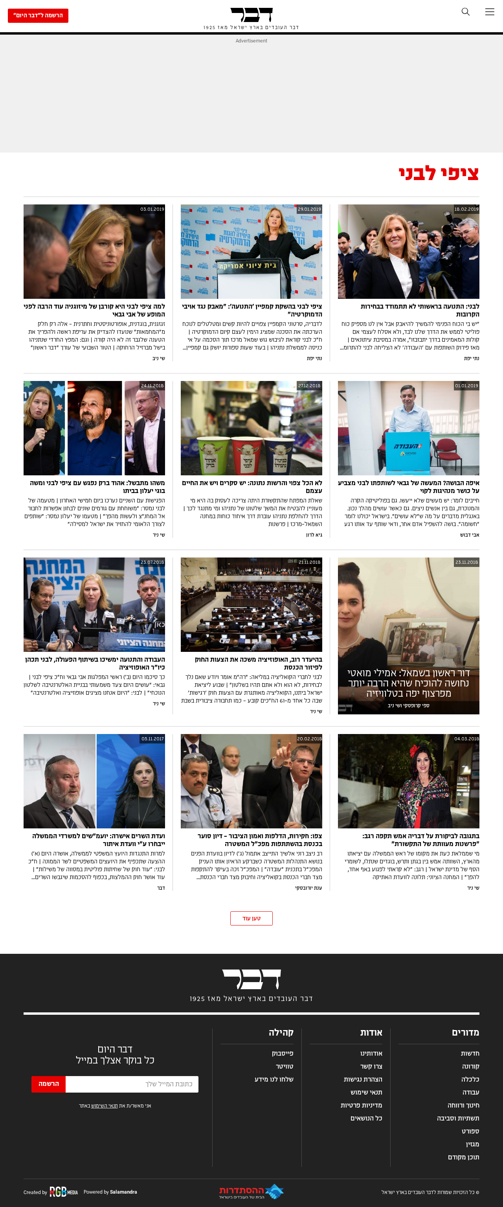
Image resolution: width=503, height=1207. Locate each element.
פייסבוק (283, 1054)
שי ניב (158, 358)
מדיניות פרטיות (361, 1105)
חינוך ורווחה (463, 1105)
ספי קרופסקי (416, 705)
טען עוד (251, 919)
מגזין (472, 1144)
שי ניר (159, 535)
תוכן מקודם (463, 1157)
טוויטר (285, 1066)
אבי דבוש (469, 535)
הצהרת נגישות (363, 1079)
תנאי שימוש (366, 1092)
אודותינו (371, 1054)
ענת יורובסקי (308, 888)
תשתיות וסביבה (458, 1118)
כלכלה (470, 1079)
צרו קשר (371, 1066)
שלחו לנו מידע (274, 1079)
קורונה (470, 1066)
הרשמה (49, 1084)
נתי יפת (471, 358)
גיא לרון (314, 535)
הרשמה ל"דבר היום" (38, 15)
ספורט (470, 1131)
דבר (161, 888)
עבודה (471, 1092)
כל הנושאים (366, 1118)
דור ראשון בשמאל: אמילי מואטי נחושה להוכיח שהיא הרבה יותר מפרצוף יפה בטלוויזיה (408, 684)
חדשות (470, 1054)
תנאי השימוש (104, 1106)
